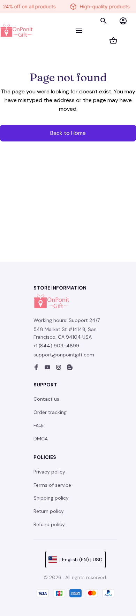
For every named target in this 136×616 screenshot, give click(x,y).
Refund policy (49, 524)
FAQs (39, 425)
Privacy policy (49, 472)
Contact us (46, 399)
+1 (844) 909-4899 (56, 345)
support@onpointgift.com (63, 355)
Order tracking (50, 412)
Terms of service (52, 485)
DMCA (40, 439)
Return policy (48, 511)
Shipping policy (51, 498)
